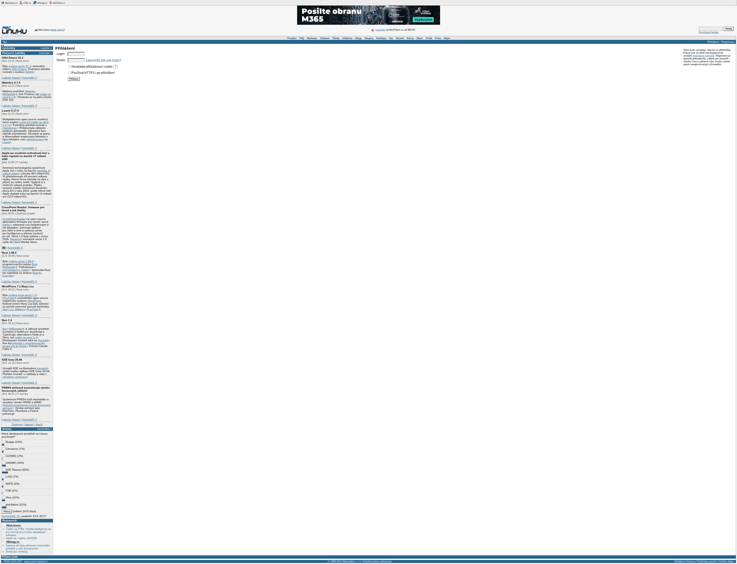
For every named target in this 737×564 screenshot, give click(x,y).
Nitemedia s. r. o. (352, 561)
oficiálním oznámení (14, 377)
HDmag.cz (42, 3)
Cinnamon (12, 448)
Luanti (6, 142)
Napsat (29, 424)
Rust (34, 264)
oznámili (42, 368)
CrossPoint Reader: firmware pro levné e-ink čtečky (23, 209)
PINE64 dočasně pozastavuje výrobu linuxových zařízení (26, 389)
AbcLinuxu (13, 525)
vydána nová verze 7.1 (22, 295)
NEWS (29, 72)
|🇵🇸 (4, 247)
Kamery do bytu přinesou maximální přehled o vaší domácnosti (28, 547)
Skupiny (368, 38)
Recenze (15, 239)
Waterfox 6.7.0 (11, 82)
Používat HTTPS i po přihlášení (93, 72)
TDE (8, 490)
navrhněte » (44, 428)
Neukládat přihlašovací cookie (92, 66)
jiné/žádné (12, 504)
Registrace (728, 41)
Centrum (17, 424)
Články (336, 38)
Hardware (312, 38)
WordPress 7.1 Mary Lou (18, 286)
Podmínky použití (706, 561)
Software (324, 38)
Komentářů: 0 (29, 77)
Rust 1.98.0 (9, 252)
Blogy (358, 38)
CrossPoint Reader (14, 219)
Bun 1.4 (7, 320)
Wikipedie (9, 94)
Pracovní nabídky (13, 52)
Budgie (10, 441)
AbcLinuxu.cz (11, 3)
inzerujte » (45, 52)
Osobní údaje (726, 561)
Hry (391, 38)
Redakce (679, 561)
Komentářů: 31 (11, 516)
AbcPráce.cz (59, 3)
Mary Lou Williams (13, 309)
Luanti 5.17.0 (10, 110)
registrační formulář (703, 55)
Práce (438, 38)
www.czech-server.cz (36, 561)
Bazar (420, 38)
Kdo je (410, 38)
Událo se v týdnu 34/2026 (21, 538)
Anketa (7, 428)
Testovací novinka (16, 551)
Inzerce (691, 561)
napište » (46, 47)
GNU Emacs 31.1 (12, 57)
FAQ (301, 38)
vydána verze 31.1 (19, 66)
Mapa (447, 38)
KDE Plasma (13, 469)
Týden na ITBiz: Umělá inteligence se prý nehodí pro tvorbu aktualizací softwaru (28, 532)
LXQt (9, 476)
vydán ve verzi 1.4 (26, 337)
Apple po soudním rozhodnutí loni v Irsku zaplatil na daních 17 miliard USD (25, 156)
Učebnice (347, 38)
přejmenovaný (35, 139)
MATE (9, 483)
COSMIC (11, 455)
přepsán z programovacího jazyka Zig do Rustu (23, 345)
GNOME (11, 462)
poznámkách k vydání (15, 270)
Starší (39, 424)
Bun (4, 328)
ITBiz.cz (27, 3)
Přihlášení (713, 41)
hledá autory (57, 29)
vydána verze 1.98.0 (20, 261)
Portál (429, 38)
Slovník (400, 38)
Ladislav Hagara (11, 77)
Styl (4, 41)
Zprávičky (8, 47)
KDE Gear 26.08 (12, 359)
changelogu (9, 128)
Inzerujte (380, 29)
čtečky (6, 224)
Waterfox (30, 91)
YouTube (8, 298)
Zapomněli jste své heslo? (103, 60)
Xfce (8, 497)
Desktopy (381, 38)
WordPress (34, 300)
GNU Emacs (19, 69)
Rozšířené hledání (709, 32)
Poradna (291, 38)
